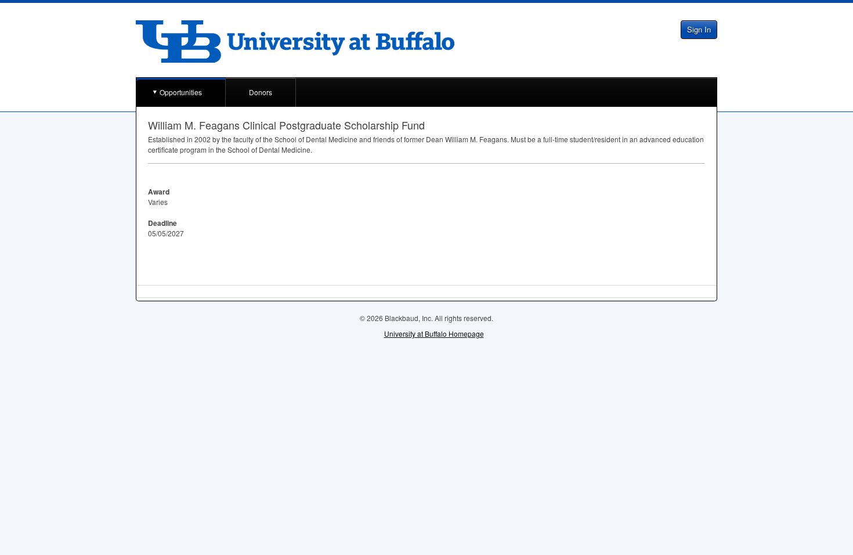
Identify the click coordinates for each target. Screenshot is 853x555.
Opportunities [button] (181, 92)
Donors (260, 92)
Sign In (699, 29)
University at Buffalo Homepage (434, 333)
